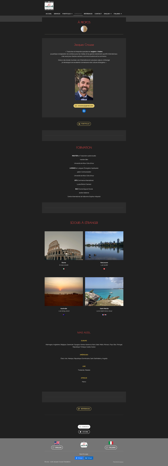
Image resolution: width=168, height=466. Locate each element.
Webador (121, 461)
